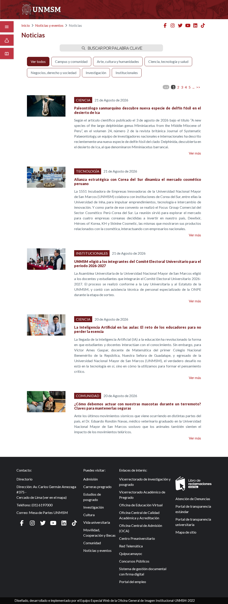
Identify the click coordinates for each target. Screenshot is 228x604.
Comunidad (92, 543)
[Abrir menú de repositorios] (7, 53)
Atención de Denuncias (192, 499)
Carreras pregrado (97, 486)
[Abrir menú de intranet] (7, 40)
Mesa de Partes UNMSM (48, 512)
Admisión (90, 479)
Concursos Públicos (134, 561)
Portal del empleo (132, 581)
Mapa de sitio (185, 532)
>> (198, 87)
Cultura (89, 515)
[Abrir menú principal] (7, 26)
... (193, 87)
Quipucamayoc (130, 553)
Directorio (24, 479)
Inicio (25, 25)
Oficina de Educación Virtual (141, 505)
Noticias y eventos (49, 25)
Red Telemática (131, 546)
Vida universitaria (96, 522)
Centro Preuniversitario (137, 538)
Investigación (93, 507)
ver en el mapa (54, 497)
